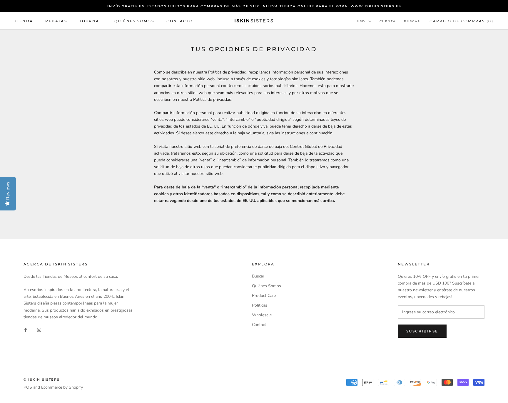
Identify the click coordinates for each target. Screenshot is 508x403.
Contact (259, 324)
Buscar (412, 21)
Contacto (179, 21)
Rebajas (56, 21)
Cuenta (388, 21)
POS (28, 387)
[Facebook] (26, 329)
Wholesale (262, 315)
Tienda (24, 21)
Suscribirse (422, 331)
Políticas (259, 305)
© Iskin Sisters (42, 379)
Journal (90, 21)
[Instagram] (39, 329)
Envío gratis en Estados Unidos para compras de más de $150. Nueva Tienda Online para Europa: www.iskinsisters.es (253, 6)
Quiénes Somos (134, 21)
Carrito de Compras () (461, 21)
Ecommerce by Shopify (62, 387)
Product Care (264, 295)
